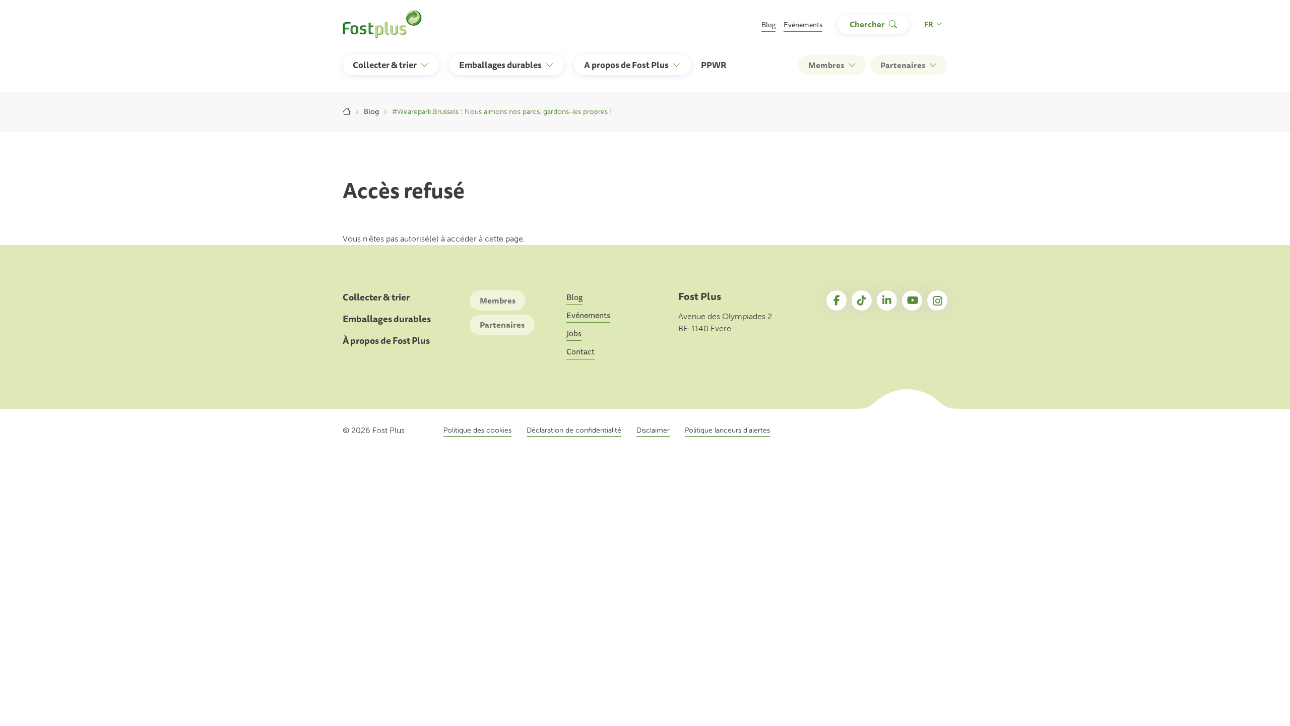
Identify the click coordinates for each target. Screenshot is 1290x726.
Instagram (937, 300)
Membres (497, 300)
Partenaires (502, 324)
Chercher (867, 24)
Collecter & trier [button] (385, 65)
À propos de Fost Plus (386, 340)
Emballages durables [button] (500, 65)
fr (928, 24)
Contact (580, 351)
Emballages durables (387, 319)
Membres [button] (826, 65)
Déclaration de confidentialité (574, 430)
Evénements (803, 24)
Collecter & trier (376, 297)
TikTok (862, 300)
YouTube (912, 300)
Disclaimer (653, 430)
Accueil (347, 112)
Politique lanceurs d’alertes (727, 430)
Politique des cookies (477, 430)
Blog (768, 24)
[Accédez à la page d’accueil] (382, 24)
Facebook (836, 300)
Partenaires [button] (902, 65)
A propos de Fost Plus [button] (626, 65)
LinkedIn (887, 300)
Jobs (574, 333)
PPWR (714, 65)
